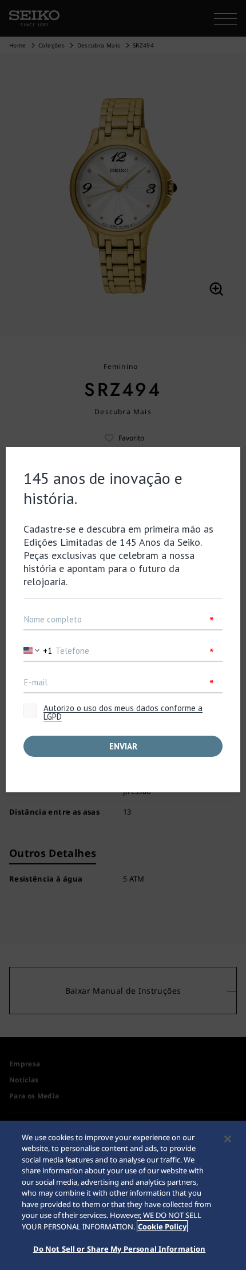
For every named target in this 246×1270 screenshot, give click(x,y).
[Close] (227, 1139)
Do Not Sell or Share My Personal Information (119, 1249)
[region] (123, 1195)
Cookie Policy (162, 1226)
